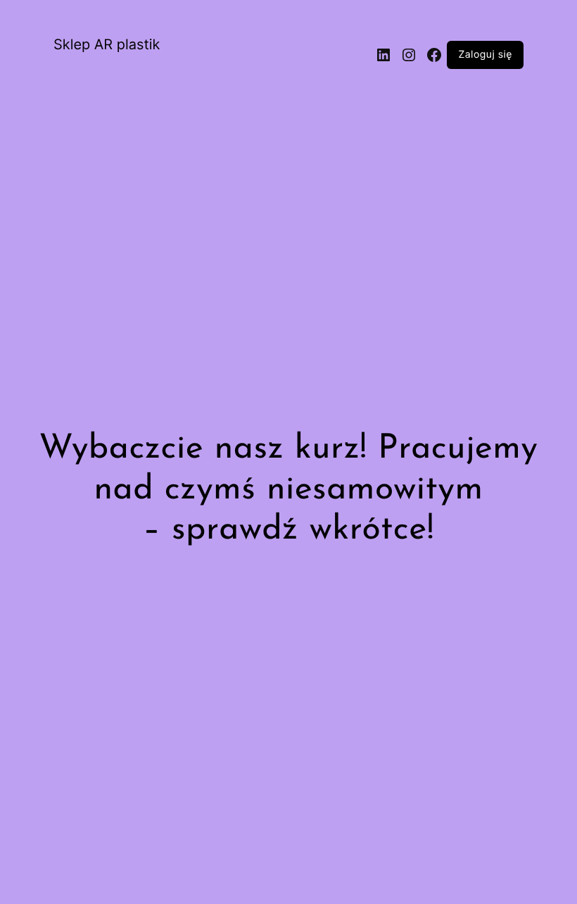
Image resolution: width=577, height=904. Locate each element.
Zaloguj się (485, 55)
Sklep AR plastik (106, 44)
